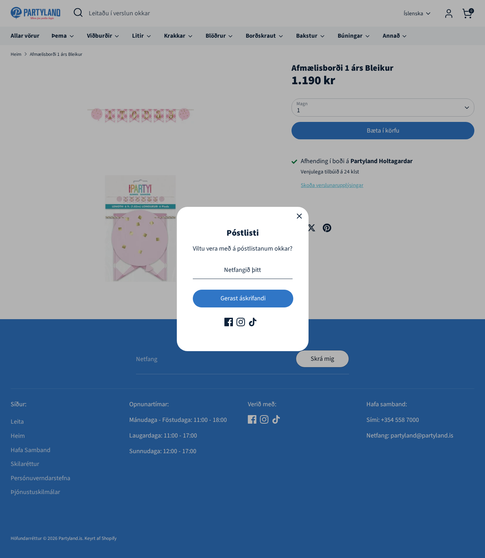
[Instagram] (240, 322)
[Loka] (299, 216)
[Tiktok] (253, 322)
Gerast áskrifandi (243, 298)
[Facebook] (228, 322)
